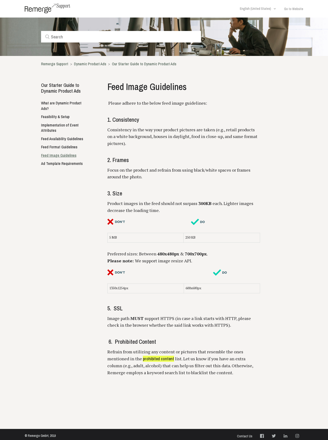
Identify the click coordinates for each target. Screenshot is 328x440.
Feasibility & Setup (55, 116)
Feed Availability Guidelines (62, 138)
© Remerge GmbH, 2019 (40, 436)
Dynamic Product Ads (90, 63)
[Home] (47, 8)
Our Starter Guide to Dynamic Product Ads (144, 63)
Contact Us (244, 436)
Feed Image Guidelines (58, 155)
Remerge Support (54, 63)
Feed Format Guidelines (59, 147)
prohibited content (158, 359)
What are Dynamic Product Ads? (61, 105)
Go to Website (293, 9)
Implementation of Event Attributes (60, 127)
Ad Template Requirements (62, 163)
